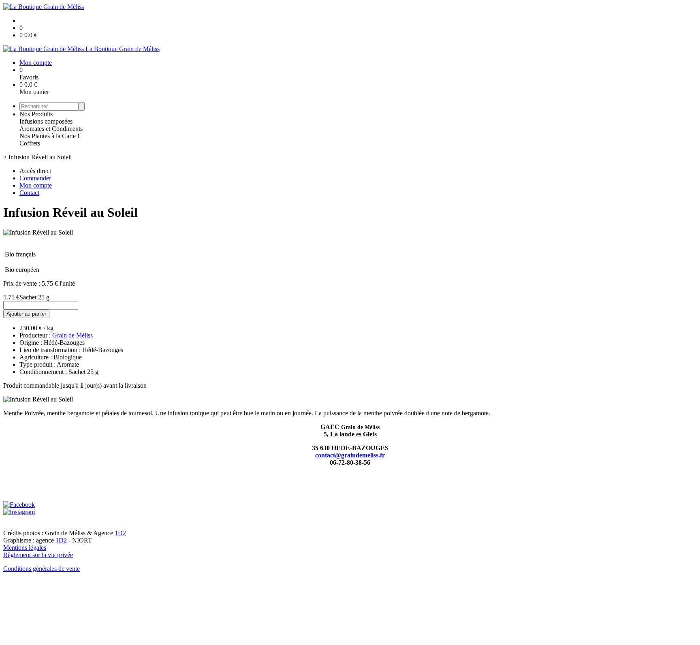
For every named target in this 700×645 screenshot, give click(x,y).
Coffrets (29, 143)
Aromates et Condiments (51, 128)
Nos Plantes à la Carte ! (49, 135)
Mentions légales (24, 547)
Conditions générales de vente (41, 568)
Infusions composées (46, 121)
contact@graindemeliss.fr (350, 455)
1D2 (120, 533)
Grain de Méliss (72, 335)
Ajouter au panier (26, 314)
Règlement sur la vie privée (38, 554)
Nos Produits (36, 114)
